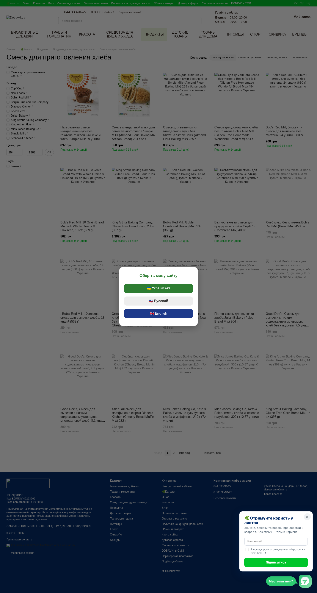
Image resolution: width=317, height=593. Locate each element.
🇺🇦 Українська (159, 288)
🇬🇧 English (158, 313)
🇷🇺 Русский (158, 301)
